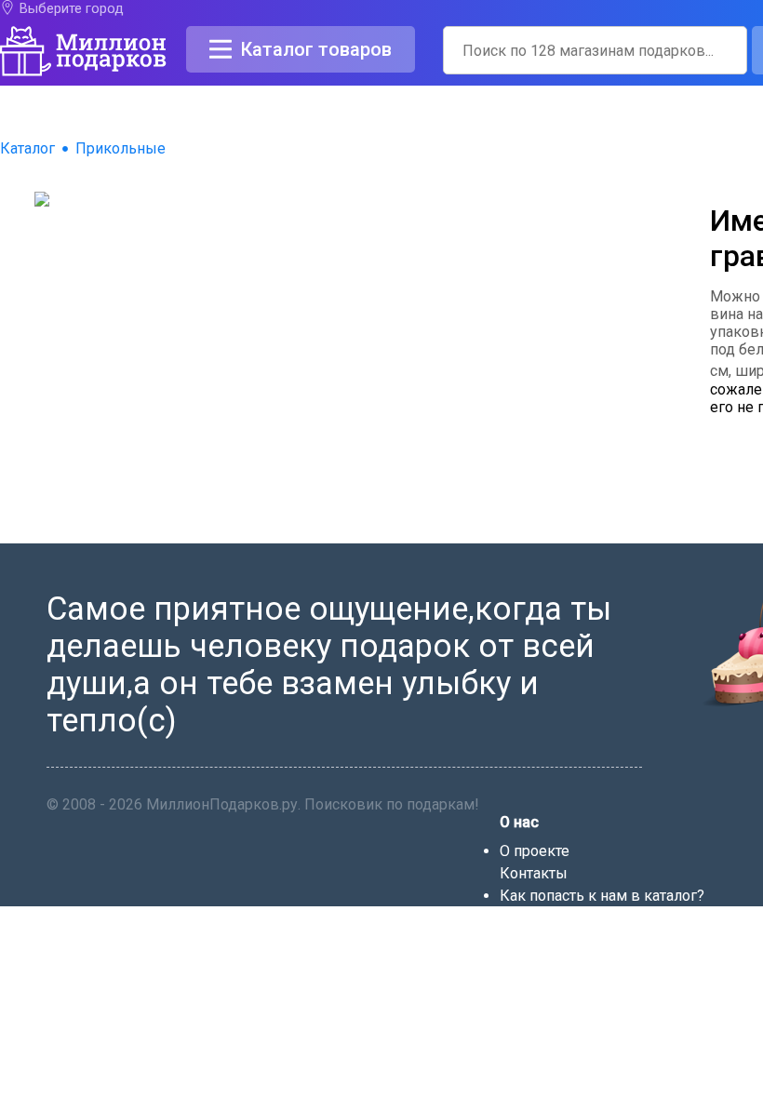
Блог (516, 918)
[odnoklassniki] (558, 1036)
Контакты (534, 873)
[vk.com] (534, 1036)
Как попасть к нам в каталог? (602, 895)
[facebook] (510, 1036)
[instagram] (605, 1036)
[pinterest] (582, 1036)
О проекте (534, 851)
